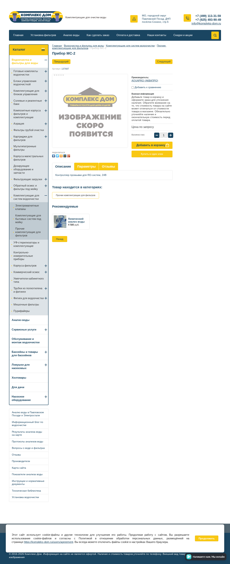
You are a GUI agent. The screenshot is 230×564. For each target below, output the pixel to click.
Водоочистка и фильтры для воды (84, 45)
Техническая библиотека (26, 490)
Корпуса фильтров (24, 265)
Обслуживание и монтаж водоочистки (26, 340)
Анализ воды (71, 35)
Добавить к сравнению (147, 87)
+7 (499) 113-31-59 (208, 16)
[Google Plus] (69, 155)
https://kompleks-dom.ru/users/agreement (48, 541)
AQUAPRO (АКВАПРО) (145, 80)
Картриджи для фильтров (22, 138)
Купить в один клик (152, 153)
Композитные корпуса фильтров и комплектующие (27, 114)
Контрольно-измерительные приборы (23, 256)
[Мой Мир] (65, 155)
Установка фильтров (43, 35)
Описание (63, 166)
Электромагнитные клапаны (27, 207)
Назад (59, 238)
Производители (21, 461)
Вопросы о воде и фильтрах (28, 448)
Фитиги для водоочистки (28, 298)
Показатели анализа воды (27, 474)
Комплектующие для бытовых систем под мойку (28, 219)
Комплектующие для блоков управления (26, 92)
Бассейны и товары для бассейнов (25, 353)
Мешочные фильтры (26, 304)
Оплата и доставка (128, 35)
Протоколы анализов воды (27, 441)
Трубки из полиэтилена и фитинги (27, 290)
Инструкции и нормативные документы (28, 482)
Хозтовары (19, 377)
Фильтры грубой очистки (28, 130)
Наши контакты (156, 35)
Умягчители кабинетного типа (28, 280)
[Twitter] (58, 155)
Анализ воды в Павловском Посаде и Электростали (28, 414)
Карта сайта (19, 467)
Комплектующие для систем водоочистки (130, 45)
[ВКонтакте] (54, 155)
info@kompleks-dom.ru (206, 23)
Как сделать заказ (98, 35)
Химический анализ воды (76, 220)
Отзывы (108, 166)
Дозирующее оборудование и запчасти (23, 169)
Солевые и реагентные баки (27, 102)
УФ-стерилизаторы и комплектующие (26, 244)
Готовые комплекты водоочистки (25, 73)
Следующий (164, 61)
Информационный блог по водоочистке (27, 424)
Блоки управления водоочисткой (24, 82)
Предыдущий (61, 61)
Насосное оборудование (21, 398)
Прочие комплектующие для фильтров (75, 195)
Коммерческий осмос (26, 272)
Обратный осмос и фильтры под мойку (25, 187)
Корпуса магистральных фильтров (28, 158)
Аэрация (18, 123)
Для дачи (18, 387)
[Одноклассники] (61, 155)
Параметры (86, 166)
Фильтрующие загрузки (27, 179)
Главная (18, 35)
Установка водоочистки (25, 497)
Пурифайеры (21, 310)
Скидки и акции (182, 35)
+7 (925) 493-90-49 (208, 19)
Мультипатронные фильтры (24, 148)
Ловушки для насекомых (21, 366)
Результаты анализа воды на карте (27, 433)
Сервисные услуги (24, 329)
